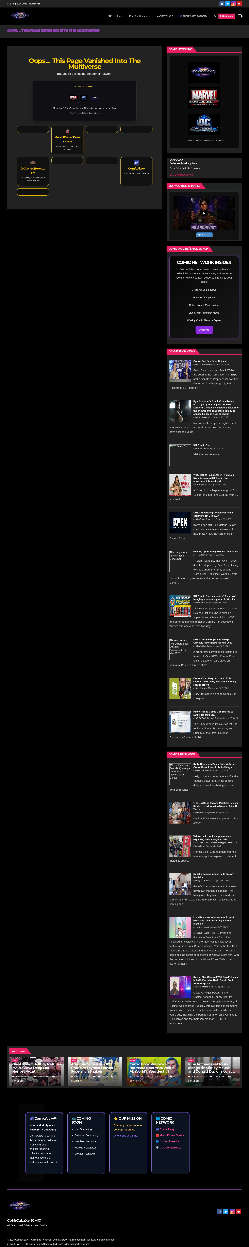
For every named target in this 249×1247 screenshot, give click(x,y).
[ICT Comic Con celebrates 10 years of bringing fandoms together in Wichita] (180, 606)
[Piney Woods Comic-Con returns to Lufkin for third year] (180, 721)
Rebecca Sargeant (205, 812)
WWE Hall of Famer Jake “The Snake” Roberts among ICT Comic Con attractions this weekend (214, 478)
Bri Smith (200, 448)
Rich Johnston (203, 770)
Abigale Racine (203, 880)
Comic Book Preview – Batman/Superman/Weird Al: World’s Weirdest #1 (152, 1067)
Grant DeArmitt (203, 417)
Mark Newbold (203, 688)
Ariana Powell (202, 927)
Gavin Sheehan (203, 646)
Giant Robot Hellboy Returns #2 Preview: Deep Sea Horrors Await (36, 1067)
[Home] (110, 16)
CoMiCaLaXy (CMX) (24, 1220)
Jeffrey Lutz (201, 484)
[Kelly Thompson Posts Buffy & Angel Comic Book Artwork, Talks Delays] (180, 774)
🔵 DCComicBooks (167, 1141)
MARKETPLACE (165, 16)
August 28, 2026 (82, 1077)
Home (119, 16)
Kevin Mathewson (204, 987)
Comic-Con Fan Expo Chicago (210, 361)
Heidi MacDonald (204, 519)
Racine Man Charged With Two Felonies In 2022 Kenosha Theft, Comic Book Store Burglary (215, 980)
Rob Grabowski (203, 364)
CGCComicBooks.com (181, 175)
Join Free (204, 330)
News (15, 1060)
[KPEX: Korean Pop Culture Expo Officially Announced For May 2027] (180, 649)
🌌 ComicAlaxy (165, 1129)
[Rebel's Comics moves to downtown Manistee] (180, 884)
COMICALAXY (43, 1077)
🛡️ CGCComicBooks (168, 1147)
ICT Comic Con (201, 445)
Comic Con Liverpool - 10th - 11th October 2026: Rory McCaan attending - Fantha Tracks (215, 681)
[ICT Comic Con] (180, 455)
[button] (215, 16)
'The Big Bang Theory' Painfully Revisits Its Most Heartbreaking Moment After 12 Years (215, 806)
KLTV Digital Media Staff (207, 718)
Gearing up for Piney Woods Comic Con (215, 551)
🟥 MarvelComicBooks (170, 1135)
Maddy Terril (202, 602)
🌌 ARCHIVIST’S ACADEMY (194, 16)
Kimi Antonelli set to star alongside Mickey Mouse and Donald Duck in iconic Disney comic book (210, 1069)
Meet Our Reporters (139, 16)
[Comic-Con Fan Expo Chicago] (180, 371)
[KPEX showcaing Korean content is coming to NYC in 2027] (180, 522)
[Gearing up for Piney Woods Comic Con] (180, 561)
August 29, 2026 (23, 1077)
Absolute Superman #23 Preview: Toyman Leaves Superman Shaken (92, 1067)
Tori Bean (200, 555)
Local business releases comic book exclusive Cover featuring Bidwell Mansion (213, 920)
